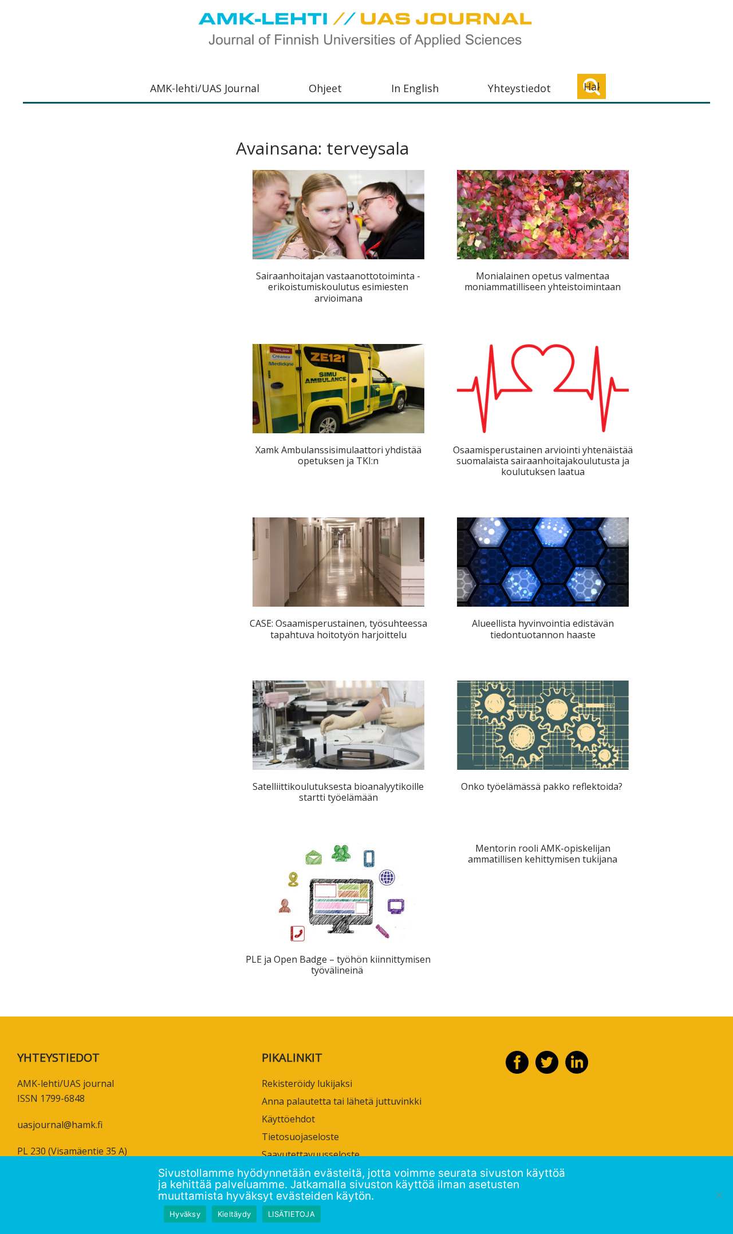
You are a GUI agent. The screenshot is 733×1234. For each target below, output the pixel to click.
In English (415, 88)
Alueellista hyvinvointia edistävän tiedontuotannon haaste (543, 628)
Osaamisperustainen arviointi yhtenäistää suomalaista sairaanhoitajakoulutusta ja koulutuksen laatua (543, 461)
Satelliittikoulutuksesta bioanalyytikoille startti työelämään (338, 792)
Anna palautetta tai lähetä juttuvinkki (341, 1101)
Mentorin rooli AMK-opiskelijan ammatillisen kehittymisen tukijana (542, 853)
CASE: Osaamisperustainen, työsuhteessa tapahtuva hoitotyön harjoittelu (338, 628)
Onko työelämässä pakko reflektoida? (543, 786)
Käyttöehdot (288, 1119)
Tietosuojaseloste (300, 1136)
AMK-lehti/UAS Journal (204, 88)
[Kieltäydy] (718, 1195)
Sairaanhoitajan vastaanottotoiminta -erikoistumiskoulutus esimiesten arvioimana (338, 287)
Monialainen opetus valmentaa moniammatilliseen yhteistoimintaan (542, 281)
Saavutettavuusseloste (311, 1154)
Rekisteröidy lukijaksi (307, 1083)
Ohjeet (325, 88)
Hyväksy (185, 1214)
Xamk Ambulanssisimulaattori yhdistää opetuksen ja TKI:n (338, 455)
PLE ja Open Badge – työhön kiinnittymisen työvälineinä (338, 964)
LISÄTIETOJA (291, 1214)
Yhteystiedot (519, 88)
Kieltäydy (234, 1214)
